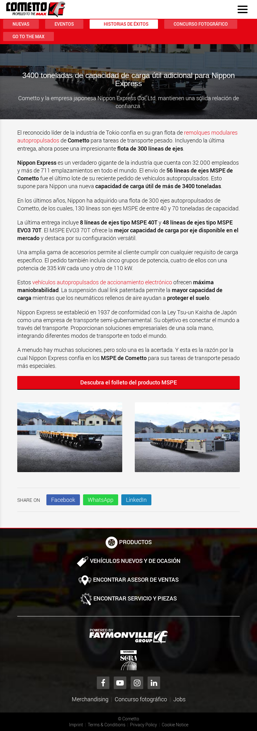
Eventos (64, 24)
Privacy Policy (143, 725)
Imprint (76, 725)
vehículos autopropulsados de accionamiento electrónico (102, 282)
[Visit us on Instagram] (137, 683)
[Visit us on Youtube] (120, 683)
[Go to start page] (35, 9)
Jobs (179, 699)
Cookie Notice (175, 725)
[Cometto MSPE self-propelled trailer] (69, 440)
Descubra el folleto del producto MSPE (128, 382)
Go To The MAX (29, 36)
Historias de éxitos (126, 24)
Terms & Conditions (106, 725)
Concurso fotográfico (201, 24)
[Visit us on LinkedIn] (154, 683)
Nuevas (21, 24)
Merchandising (90, 699)
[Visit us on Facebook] (103, 683)
